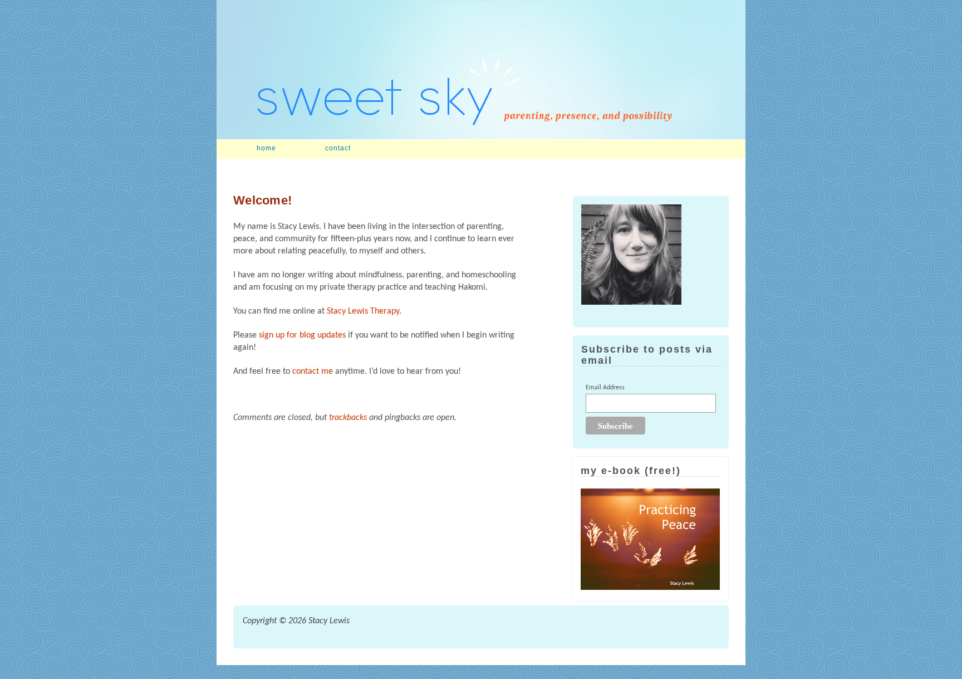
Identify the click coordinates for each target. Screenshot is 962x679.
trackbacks (348, 417)
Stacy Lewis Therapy (363, 311)
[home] (481, 137)
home (266, 148)
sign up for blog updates (302, 335)
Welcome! (262, 200)
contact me (312, 371)
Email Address (605, 387)
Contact (338, 148)
